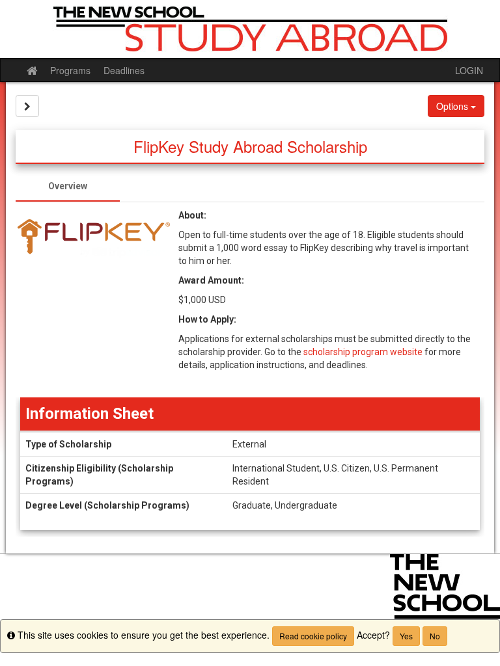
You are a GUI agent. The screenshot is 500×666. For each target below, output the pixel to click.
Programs (70, 70)
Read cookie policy (313, 635)
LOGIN (469, 70)
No (435, 635)
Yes (406, 635)
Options (453, 106)
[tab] (68, 186)
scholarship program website (363, 352)
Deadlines (124, 70)
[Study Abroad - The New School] (250, 29)
